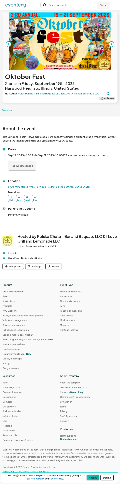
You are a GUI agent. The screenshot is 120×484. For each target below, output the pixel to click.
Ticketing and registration (15, 329)
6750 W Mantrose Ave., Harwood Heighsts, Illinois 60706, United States (49, 186)
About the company (70, 382)
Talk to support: (68, 437)
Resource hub (9, 435)
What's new (8, 430)
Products (7, 305)
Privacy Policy (37, 478)
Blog (4, 420)
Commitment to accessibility (75, 396)
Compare (7, 401)
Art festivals (66, 296)
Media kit (7, 425)
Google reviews (10, 368)
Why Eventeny (9, 310)
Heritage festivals (69, 329)
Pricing (6, 363)
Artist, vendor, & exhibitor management (22, 315)
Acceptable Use (47, 467)
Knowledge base (11, 387)
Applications (8, 301)
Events (6, 296)
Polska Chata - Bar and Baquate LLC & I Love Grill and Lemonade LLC (58, 93)
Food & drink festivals (71, 291)
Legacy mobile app (12, 358)
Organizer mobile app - (16, 353)
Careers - (72, 392)
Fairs (62, 305)
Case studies (9, 396)
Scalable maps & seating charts (18, 334)
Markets (64, 325)
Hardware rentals (11, 349)
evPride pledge (10, 416)
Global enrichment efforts (73, 387)
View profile (15, 266)
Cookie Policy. (56, 478)
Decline (107, 477)
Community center (12, 392)
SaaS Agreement (69, 416)
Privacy (64, 411)
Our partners (9, 406)
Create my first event (13, 291)
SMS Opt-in (66, 401)
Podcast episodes (11, 411)
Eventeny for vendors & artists (17, 440)
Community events (70, 301)
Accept (93, 477)
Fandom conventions (71, 310)
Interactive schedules (13, 344)
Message (36, 266)
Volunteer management (14, 320)
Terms (63, 406)
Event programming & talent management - (27, 339)
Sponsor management (14, 325)
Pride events (66, 315)
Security (64, 420)
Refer (5, 382)
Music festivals (67, 320)
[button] (67, 5)
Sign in (103, 5)
